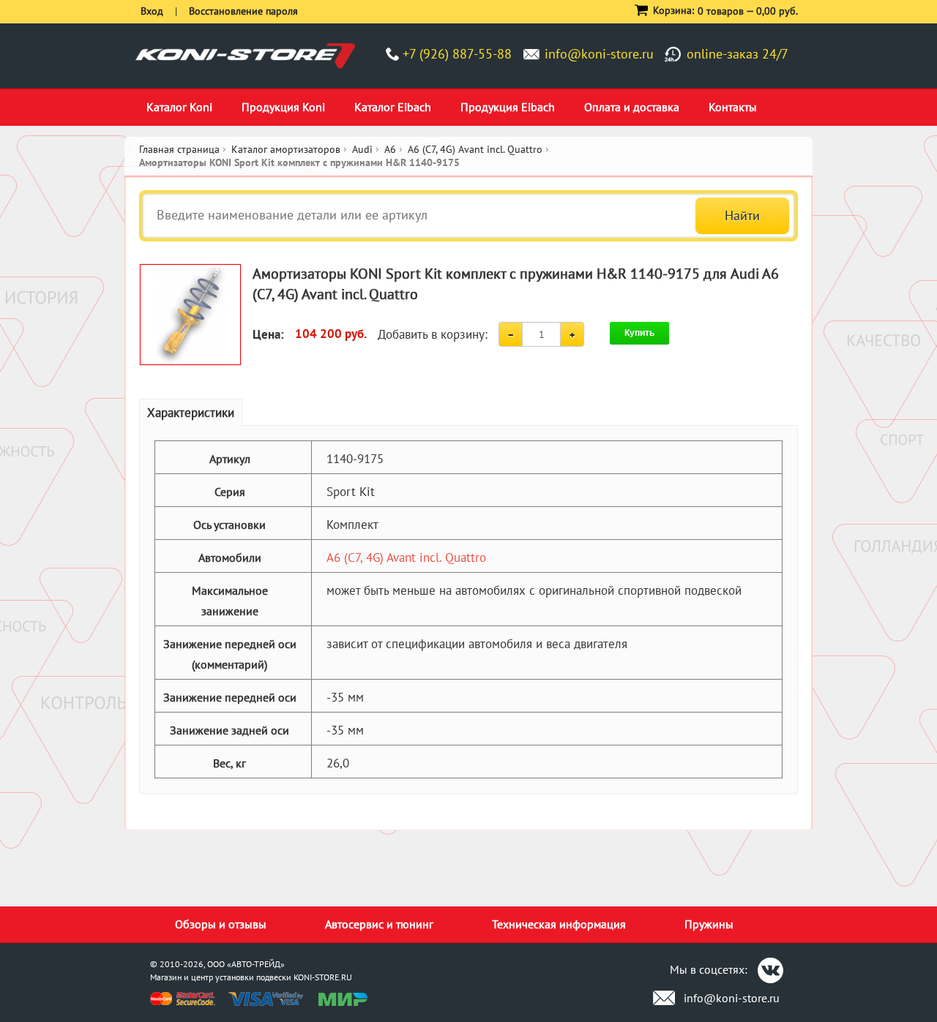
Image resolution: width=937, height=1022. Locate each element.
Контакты (733, 106)
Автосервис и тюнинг (379, 924)
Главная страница (179, 149)
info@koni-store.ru (599, 53)
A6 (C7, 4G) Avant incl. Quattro (406, 557)
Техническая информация (559, 924)
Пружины (708, 924)
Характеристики (190, 413)
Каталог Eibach (392, 106)
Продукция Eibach (507, 106)
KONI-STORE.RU (323, 977)
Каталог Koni (179, 106)
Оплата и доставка (631, 106)
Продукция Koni (283, 106)
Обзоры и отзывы (220, 924)
